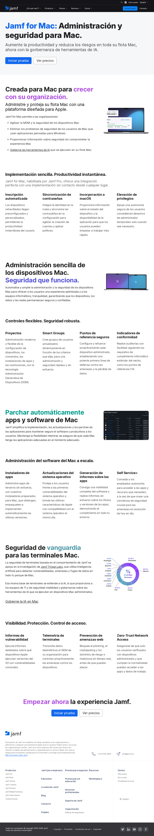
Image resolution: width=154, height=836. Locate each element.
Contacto (46, 804)
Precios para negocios (76, 770)
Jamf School (10, 781)
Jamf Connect (10, 785)
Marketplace (95, 778)
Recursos (94, 770)
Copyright (57, 829)
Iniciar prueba (18, 61)
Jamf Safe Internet (12, 795)
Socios (121, 770)
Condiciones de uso (82, 829)
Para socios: (122, 774)
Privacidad (68, 829)
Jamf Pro (8, 774)
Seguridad (97, 829)
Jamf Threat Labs (52, 566)
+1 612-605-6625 (104, 754)
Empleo (45, 812)
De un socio (122, 777)
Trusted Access (11, 799)
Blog (43, 795)
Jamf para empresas (51, 770)
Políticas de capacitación (74, 812)
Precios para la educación (72, 780)
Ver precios (45, 61)
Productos (10, 770)
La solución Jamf (49, 787)
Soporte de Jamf (73, 800)
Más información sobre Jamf (16, 755)
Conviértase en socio (126, 781)
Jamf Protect (10, 788)
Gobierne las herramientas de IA (30, 149)
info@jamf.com (128, 754)
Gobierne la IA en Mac (21, 601)
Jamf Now (9, 777)
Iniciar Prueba (130, 8)
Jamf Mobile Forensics (14, 792)
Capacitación (72, 809)
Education (46, 778)
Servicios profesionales (72, 791)
